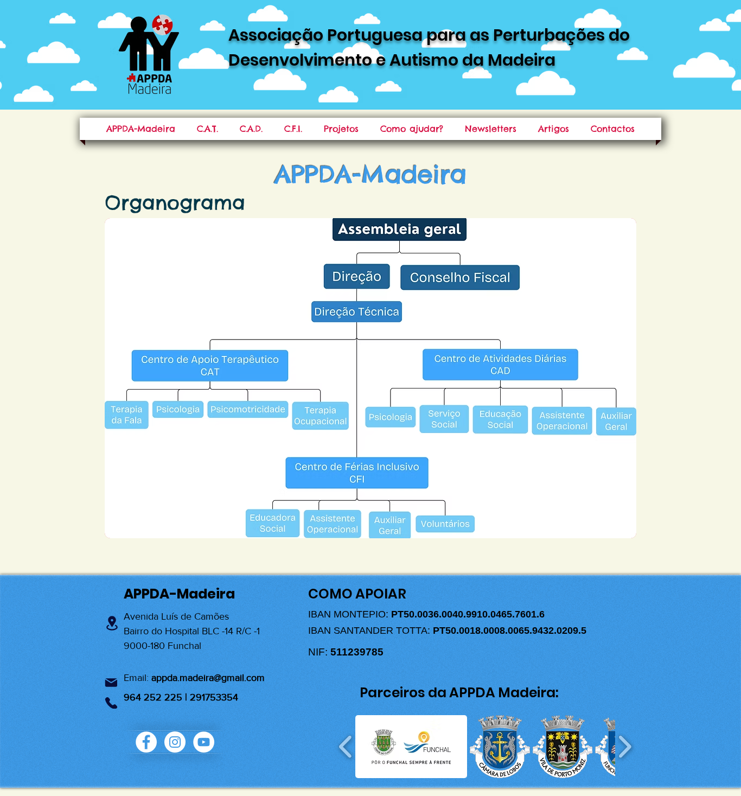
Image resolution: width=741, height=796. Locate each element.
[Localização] (112, 623)
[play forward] (624, 747)
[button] (411, 746)
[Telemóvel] (111, 703)
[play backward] (346, 747)
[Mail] (111, 682)
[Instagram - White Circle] (175, 742)
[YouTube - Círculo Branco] (203, 742)
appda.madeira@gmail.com (208, 677)
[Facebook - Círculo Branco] (146, 742)
